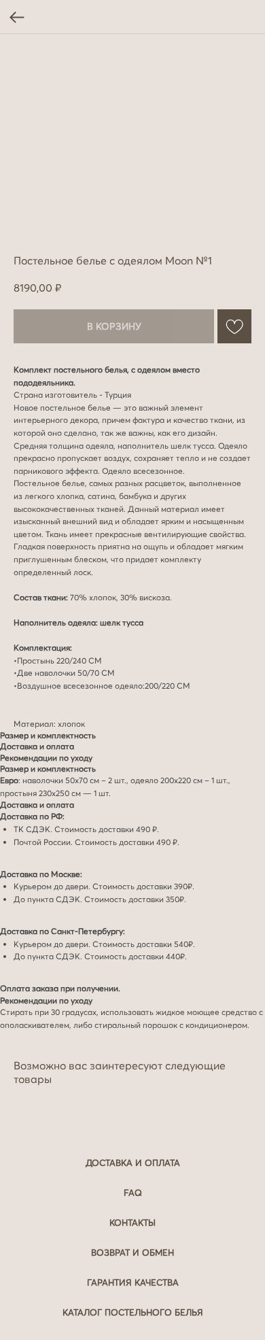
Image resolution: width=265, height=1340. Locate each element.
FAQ (133, 1192)
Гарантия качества (133, 1282)
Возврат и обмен (132, 1252)
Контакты (132, 1222)
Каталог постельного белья (133, 1312)
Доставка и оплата (133, 1162)
